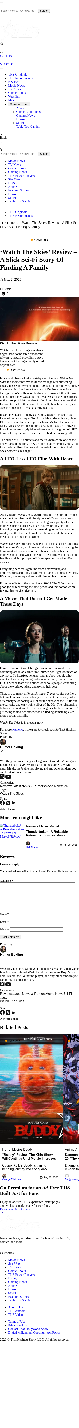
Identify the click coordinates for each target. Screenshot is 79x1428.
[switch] (2, 48)
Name (4, 914)
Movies (17, 1149)
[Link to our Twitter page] (3, 1249)
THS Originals (17, 74)
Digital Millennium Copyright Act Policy (34, 1332)
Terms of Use (16, 1321)
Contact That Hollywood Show (28, 1329)
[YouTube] (8, 777)
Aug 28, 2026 (51, 1177)
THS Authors (16, 1311)
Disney (12, 183)
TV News (14, 89)
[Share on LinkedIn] (13, 804)
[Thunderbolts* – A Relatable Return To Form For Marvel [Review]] (12, 836)
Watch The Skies (12, 793)
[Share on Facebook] (3, 804)
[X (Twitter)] (2, 777)
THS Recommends (20, 78)
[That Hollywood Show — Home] (20, 40)
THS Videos (16, 1314)
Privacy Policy (17, 1325)
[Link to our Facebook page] (25, 1249)
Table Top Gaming (28, 126)
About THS (15, 1307)
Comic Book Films (28, 111)
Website (4, 929)
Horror (20, 119)
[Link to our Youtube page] (18, 1249)
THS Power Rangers (21, 175)
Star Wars (14, 179)
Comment (6, 880)
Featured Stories (18, 190)
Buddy (28, 1149)
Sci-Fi (20, 123)
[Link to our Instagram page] (11, 1249)
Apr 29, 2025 (70, 844)
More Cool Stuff (19, 104)
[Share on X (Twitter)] (8, 804)
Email (4, 921)
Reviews (13, 81)
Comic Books (17, 93)
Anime (20, 108)
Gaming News (25, 115)
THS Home (7, 223)
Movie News (16, 85)
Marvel (44, 826)
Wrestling (14, 96)
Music (12, 100)
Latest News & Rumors (28, 786)
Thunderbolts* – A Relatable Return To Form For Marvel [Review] (47, 833)
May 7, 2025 (12, 279)
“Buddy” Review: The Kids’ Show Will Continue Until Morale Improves (29, 1156)
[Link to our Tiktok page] (32, 1249)
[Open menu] (1, 2)
